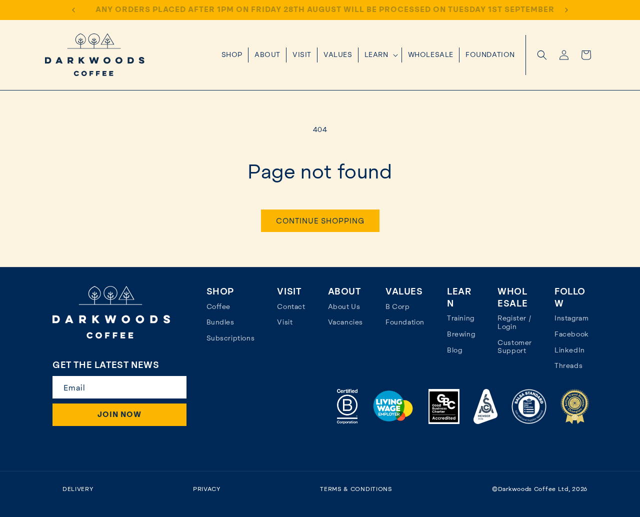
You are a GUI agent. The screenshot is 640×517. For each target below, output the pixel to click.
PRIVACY (206, 489)
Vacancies (345, 322)
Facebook (571, 334)
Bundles (220, 322)
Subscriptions (230, 338)
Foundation (405, 322)
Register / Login (515, 322)
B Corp (398, 306)
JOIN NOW (120, 414)
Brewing (461, 334)
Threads (568, 366)
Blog (454, 350)
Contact (291, 306)
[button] (380, 55)
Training (460, 318)
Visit (284, 322)
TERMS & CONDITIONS (356, 489)
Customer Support (515, 346)
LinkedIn (569, 350)
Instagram (571, 318)
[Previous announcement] (73, 10)
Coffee (218, 306)
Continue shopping (320, 221)
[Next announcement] (567, 10)
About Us (344, 306)
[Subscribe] (175, 387)
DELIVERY (78, 489)
